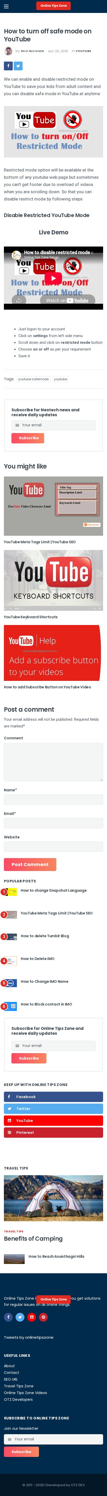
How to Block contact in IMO (46, 1004)
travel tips (14, 1231)
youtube (83, 51)
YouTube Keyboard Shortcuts (31, 617)
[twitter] (18, 66)
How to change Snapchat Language (53, 890)
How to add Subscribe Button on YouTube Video (47, 687)
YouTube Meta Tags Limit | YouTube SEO (40, 542)
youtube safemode (33, 379)
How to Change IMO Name (44, 981)
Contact (11, 1372)
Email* (10, 813)
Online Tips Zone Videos (25, 1392)
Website (12, 837)
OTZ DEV (78, 1485)
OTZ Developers (18, 1399)
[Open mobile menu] (6, 6)
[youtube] (31, 1317)
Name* (10, 790)
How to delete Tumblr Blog (45, 936)
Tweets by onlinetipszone (29, 1337)
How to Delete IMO (38, 958)
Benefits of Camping (33, 1239)
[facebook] (8, 66)
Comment (13, 738)
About (9, 1365)
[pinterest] (43, 1317)
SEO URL (11, 1379)
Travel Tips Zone (19, 1386)
